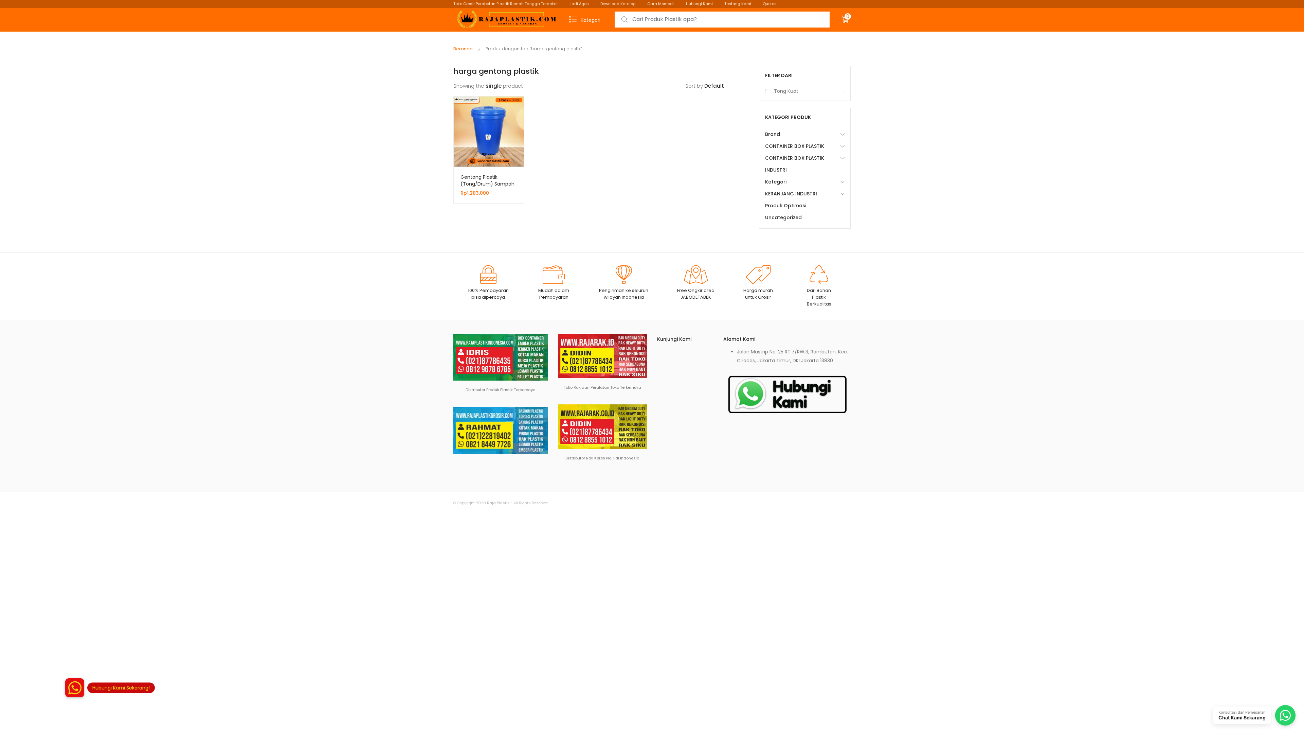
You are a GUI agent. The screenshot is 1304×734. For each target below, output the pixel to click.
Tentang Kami (737, 3)
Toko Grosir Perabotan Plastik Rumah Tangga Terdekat (505, 3)
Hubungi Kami (699, 3)
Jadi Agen (579, 3)
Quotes (770, 3)
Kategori (775, 181)
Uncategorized (783, 217)
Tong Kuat (786, 91)
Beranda (463, 49)
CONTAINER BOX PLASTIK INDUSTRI (794, 164)
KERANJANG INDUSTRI (791, 193)
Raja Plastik (498, 503)
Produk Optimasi (785, 205)
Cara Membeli (660, 3)
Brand (772, 134)
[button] (74, 687)
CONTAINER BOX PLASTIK (794, 146)
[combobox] (722, 20)
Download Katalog (618, 3)
